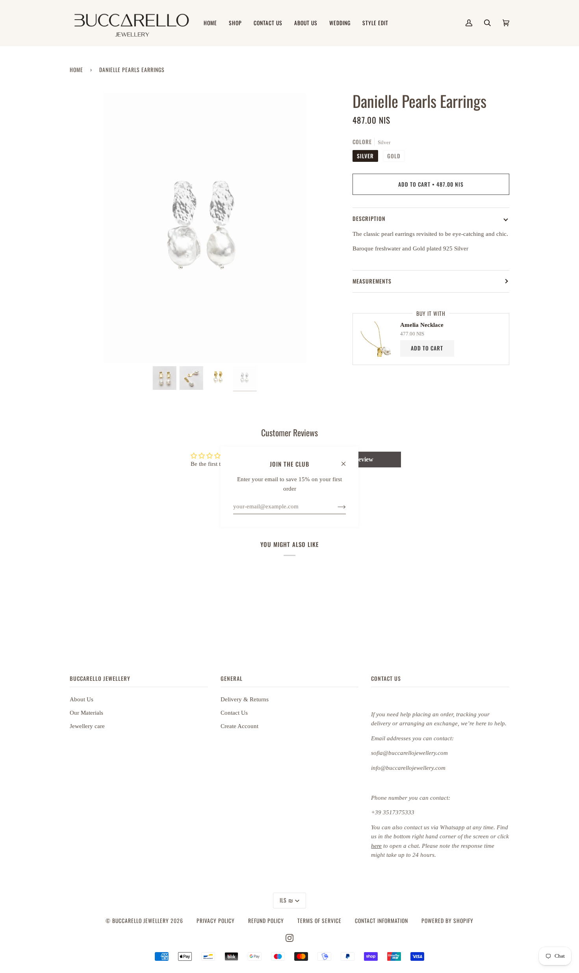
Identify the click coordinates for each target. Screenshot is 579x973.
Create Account (239, 726)
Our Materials (86, 713)
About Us (81, 699)
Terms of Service (319, 921)
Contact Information (381, 921)
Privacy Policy (216, 921)
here (376, 846)
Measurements (372, 281)
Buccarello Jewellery (141, 921)
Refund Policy (266, 921)
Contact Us (234, 713)
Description (369, 218)
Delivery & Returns (245, 699)
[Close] (346, 460)
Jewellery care (87, 726)
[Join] (335, 506)
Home (76, 70)
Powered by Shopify (447, 921)
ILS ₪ (286, 900)
